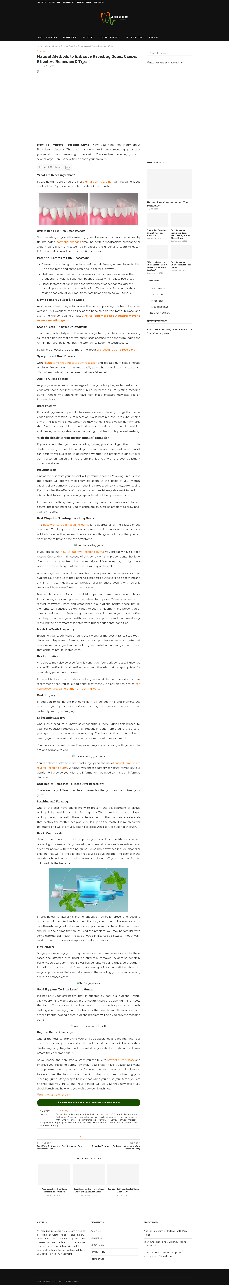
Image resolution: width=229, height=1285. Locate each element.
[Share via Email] (93, 1136)
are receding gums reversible (116, 349)
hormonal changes (68, 242)
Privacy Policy (84, 2)
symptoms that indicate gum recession (71, 362)
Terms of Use (54, 2)
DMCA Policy (68, 2)
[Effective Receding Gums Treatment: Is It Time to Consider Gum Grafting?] (157, 252)
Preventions (89, 37)
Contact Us (99, 2)
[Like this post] (82, 1136)
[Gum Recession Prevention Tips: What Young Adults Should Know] (89, 1174)
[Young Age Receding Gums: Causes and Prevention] (54, 1174)
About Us (41, 2)
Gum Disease (51, 37)
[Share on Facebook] (85, 1136)
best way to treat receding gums (66, 524)
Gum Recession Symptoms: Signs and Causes (181, 265)
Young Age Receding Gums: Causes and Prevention (157, 233)
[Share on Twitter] (88, 1136)
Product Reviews (134, 37)
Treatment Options (110, 37)
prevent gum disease (121, 1060)
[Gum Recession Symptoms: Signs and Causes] (181, 252)
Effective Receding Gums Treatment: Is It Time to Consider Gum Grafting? (157, 266)
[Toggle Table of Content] (66, 167)
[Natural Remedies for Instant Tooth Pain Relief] (169, 184)
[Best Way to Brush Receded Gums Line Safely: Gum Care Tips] (123, 1174)
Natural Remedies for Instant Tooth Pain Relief (168, 204)
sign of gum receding (97, 181)
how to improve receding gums (82, 551)
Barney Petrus (50, 66)
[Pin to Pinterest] (91, 1136)
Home (39, 37)
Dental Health (70, 37)
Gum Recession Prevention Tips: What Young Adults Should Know (180, 234)
